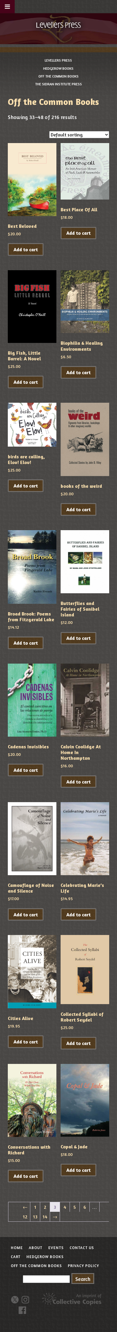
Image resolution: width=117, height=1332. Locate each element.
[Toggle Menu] (7, 6)
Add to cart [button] (26, 249)
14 (45, 1217)
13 (35, 1217)
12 (25, 1217)
